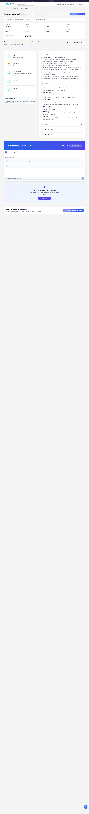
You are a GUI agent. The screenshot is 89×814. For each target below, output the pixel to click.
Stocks (18, 8)
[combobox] (26, 4)
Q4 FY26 (17, 47)
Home (14, 8)
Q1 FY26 (29, 47)
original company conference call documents (27, 101)
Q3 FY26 (21, 47)
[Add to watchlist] (33, 14)
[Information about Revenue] (50, 54)
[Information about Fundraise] (50, 124)
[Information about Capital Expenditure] (55, 129)
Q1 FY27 (13, 47)
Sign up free (44, 198)
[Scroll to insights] (85, 807)
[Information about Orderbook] (51, 134)
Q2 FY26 (25, 47)
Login (82, 4)
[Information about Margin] (49, 83)
